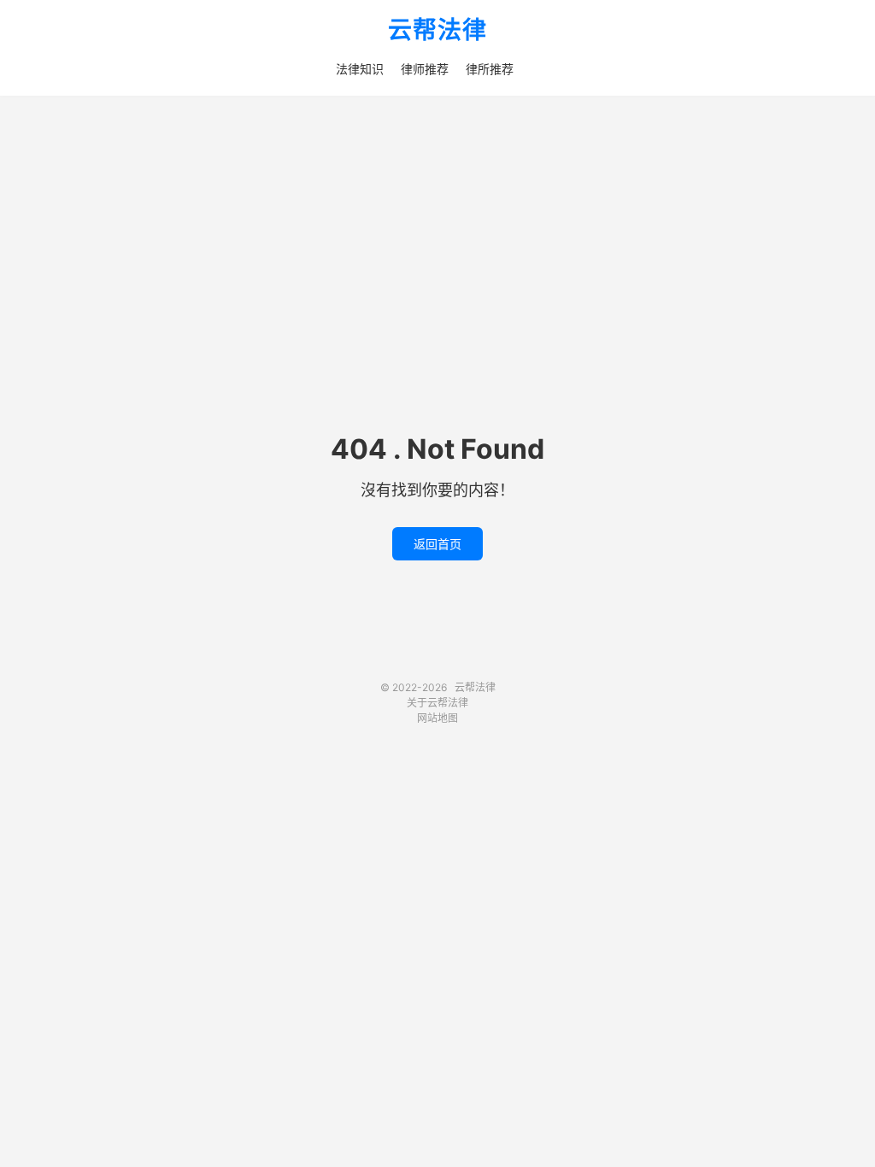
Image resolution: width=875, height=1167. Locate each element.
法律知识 (360, 69)
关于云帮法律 (437, 702)
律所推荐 (490, 69)
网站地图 (437, 718)
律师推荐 (425, 69)
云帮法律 (437, 30)
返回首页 (437, 544)
